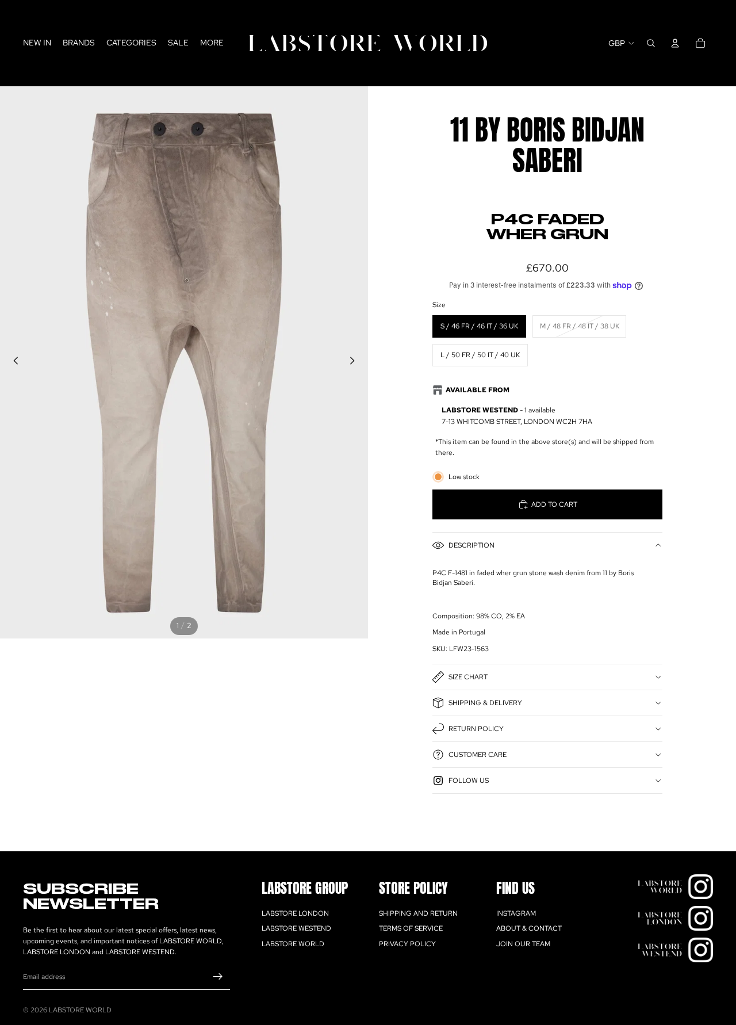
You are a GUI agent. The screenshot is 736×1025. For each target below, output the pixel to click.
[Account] (675, 43)
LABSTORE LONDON (295, 913)
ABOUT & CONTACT (529, 928)
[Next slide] (355, 362)
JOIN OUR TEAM (523, 943)
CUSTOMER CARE (477, 754)
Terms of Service (411, 928)
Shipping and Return (418, 913)
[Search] (651, 43)
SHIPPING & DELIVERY (485, 702)
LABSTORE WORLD (293, 943)
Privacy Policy (407, 943)
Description (471, 545)
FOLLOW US (468, 780)
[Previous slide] (12, 362)
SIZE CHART (468, 677)
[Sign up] (218, 977)
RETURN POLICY (476, 728)
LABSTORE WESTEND (296, 928)
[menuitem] (211, 43)
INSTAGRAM (516, 913)
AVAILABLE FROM (477, 390)
